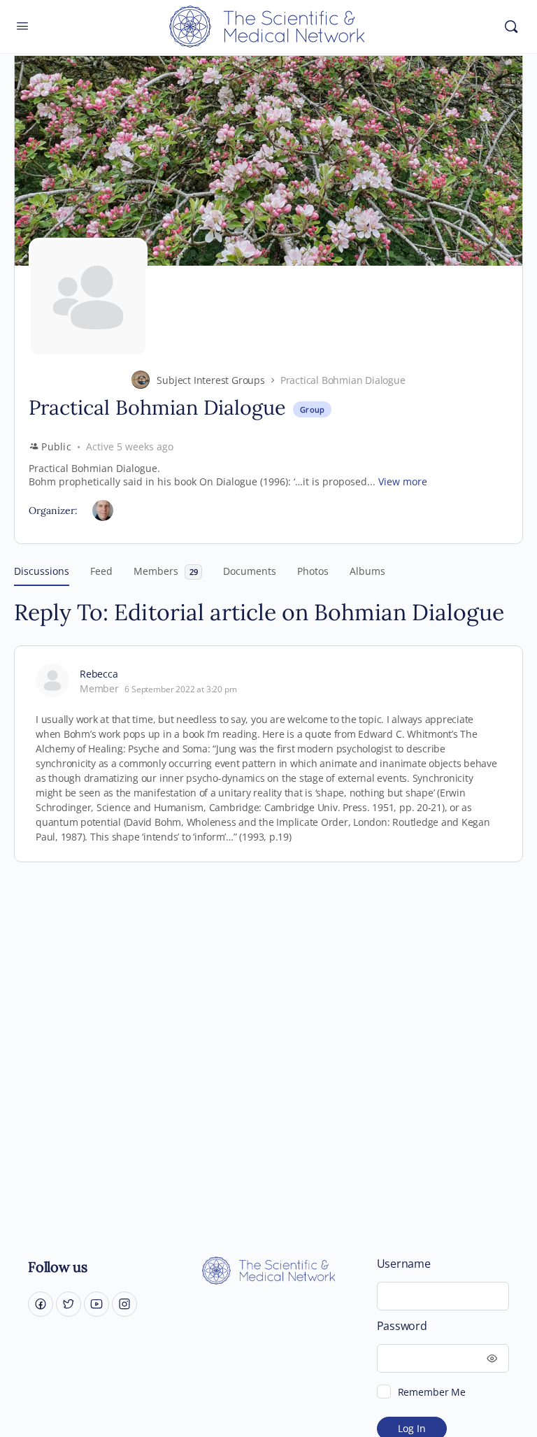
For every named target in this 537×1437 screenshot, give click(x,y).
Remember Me (432, 1392)
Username (404, 1264)
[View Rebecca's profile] (52, 680)
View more (402, 481)
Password (402, 1326)
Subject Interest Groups (210, 380)
